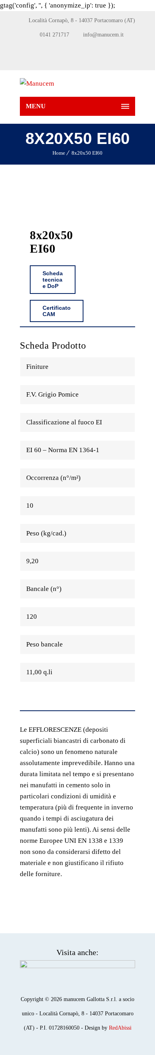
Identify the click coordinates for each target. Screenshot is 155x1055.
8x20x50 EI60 (87, 153)
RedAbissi (120, 1028)
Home (58, 153)
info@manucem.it (103, 35)
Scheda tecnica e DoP (53, 279)
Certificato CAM (57, 311)
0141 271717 (54, 35)
